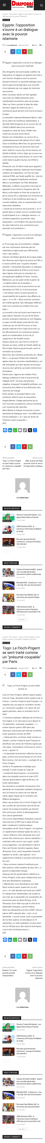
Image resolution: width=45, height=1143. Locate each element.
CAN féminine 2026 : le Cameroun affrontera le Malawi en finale (28, 528)
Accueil (5, 14)
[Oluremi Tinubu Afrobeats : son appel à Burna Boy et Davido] (8, 518)
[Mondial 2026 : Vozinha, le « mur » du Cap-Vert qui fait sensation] (8, 585)
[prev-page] (4, 551)
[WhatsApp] (30, 51)
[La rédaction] (4, 45)
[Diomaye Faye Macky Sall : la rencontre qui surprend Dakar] (8, 598)
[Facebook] (12, 51)
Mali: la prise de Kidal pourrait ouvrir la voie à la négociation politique (33, 463)
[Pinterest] (24, 51)
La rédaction (12, 45)
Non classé (13, 14)
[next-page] (8, 551)
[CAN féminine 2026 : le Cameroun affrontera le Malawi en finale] (8, 529)
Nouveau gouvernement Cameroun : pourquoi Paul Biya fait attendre (28, 541)
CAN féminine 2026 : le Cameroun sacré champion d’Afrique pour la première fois (28, 609)
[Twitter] (18, 51)
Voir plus (21, 619)
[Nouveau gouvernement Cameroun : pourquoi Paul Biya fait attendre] (8, 542)
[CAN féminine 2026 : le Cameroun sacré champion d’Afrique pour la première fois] (8, 610)
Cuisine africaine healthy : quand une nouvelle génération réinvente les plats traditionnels (29, 571)
